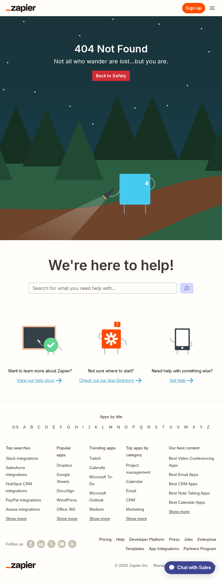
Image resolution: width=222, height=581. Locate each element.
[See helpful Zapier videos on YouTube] (62, 544)
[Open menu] (212, 8)
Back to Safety (111, 75)
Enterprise (206, 539)
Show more (16, 518)
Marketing (135, 509)
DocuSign (65, 490)
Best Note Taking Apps (189, 493)
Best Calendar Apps (187, 502)
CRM (130, 500)
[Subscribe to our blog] (72, 544)
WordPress (67, 500)
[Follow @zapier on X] (51, 544)
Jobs (188, 539)
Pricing (105, 539)
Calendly (97, 467)
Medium (96, 509)
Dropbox (64, 465)
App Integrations (164, 548)
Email (131, 490)
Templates (134, 548)
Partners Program (200, 548)
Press (174, 539)
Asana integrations (23, 509)
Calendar (134, 481)
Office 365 (66, 509)
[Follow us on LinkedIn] (41, 544)
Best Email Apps (183, 474)
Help (120, 539)
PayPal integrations (23, 500)
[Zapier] (21, 8)
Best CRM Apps (183, 483)
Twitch (95, 458)
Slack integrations (22, 458)
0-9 (15, 427)
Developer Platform (146, 539)
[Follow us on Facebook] (31, 544)
